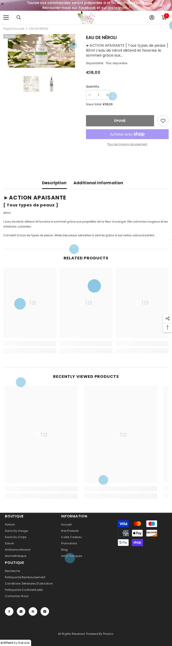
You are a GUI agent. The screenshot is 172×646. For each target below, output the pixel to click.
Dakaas (24, 643)
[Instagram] (21, 611)
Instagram (117, 7)
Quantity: (93, 86)
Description (54, 183)
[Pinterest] (33, 611)
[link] (29, 343)
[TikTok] (45, 611)
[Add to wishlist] (163, 120)
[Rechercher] (19, 17)
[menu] (6, 17)
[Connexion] (152, 17)
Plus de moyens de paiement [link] (127, 144)
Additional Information (98, 183)
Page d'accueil (13, 29)
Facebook (87, 7)
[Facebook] (9, 611)
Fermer (168, 5)
